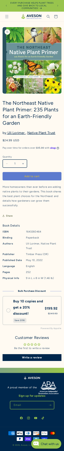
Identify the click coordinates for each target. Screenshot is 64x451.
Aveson (24, 445)
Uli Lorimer (16, 133)
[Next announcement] (57, 5)
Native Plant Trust (41, 133)
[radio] (32, 310)
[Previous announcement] (6, 5)
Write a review (32, 357)
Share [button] (9, 215)
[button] (7, 16)
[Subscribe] (50, 405)
